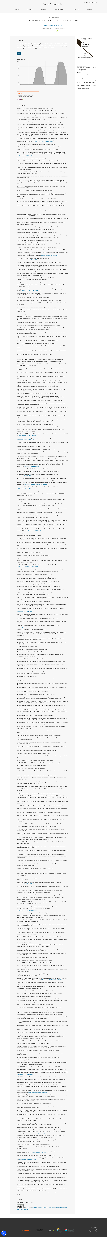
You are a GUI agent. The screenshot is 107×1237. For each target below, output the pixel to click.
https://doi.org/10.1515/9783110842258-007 (52, 979)
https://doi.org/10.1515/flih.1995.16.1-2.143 (30, 888)
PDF (19, 53)
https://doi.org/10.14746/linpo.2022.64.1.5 (53, 25)
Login (95, 2)
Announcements (60, 10)
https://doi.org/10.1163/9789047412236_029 (26, 713)
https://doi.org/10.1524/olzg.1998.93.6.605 (42, 1133)
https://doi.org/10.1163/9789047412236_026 (43, 141)
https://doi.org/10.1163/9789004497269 (25, 439)
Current (29, 10)
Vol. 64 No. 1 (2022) (53, 17)
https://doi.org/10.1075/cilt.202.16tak (25, 1074)
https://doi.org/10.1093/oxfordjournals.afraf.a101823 (35, 484)
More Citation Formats (84, 88)
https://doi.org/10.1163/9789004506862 (27, 435)
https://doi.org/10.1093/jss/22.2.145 (33, 530)
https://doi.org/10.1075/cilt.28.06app (24, 155)
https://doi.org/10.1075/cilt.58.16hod (24, 611)
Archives (43, 10)
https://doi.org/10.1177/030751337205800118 (31, 290)
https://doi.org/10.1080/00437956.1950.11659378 (27, 566)
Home (17, 10)
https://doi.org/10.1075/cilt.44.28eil (31, 466)
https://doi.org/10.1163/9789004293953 (25, 627)
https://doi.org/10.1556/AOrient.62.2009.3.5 (37, 1092)
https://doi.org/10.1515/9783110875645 (50, 255)
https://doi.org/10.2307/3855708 (24, 475)
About (76, 10)
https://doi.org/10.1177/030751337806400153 (27, 910)
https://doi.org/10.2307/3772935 (24, 488)
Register (91, 2)
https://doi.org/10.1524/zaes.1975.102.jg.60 (42, 1152)
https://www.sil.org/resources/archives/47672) (27, 260)
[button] (4, 1233)
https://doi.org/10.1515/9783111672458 (25, 883)
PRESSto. (86, 2)
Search (89, 10)
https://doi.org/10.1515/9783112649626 (27, 1159)
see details (26, 100)
